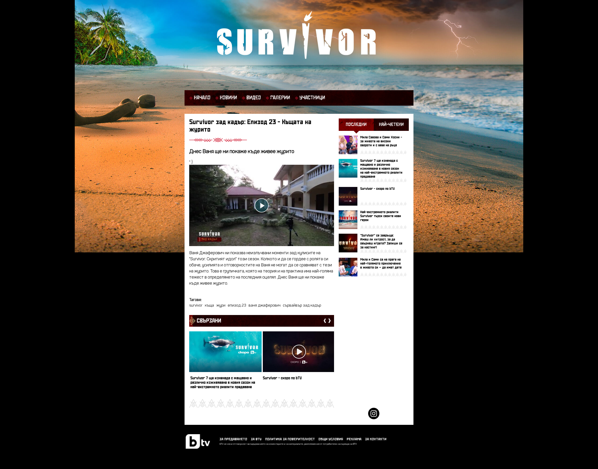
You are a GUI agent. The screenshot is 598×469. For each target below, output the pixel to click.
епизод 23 (237, 306)
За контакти (375, 439)
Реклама (354, 439)
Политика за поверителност (290, 439)
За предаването (233, 439)
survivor (196, 306)
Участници (312, 98)
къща (209, 306)
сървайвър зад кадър (302, 306)
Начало (202, 98)
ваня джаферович (265, 306)
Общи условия (330, 439)
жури (220, 306)
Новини (228, 98)
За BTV (256, 439)
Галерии (280, 98)
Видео (253, 98)
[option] (225, 362)
